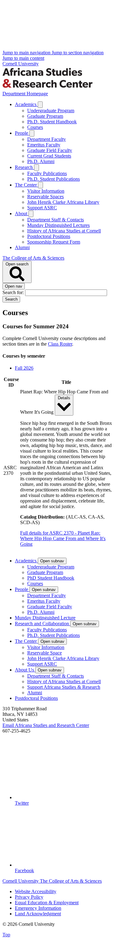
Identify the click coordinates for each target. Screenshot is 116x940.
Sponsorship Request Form (53, 241)
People (22, 133)
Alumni (22, 247)
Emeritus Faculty (43, 144)
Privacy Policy (29, 897)
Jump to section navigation (78, 52)
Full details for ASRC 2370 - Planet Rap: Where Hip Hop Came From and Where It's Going (62, 538)
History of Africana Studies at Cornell (64, 230)
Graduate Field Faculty (49, 150)
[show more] (40, 104)
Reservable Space (44, 652)
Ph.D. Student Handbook (52, 121)
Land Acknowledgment (38, 913)
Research (24, 167)
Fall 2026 (24, 368)
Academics (26, 104)
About (21, 213)
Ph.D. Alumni (40, 161)
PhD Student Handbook (50, 578)
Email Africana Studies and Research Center (45, 725)
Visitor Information (45, 191)
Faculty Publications (47, 173)
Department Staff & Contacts (55, 219)
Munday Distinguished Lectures (58, 225)
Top (6, 934)
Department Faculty (46, 139)
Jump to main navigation (27, 52)
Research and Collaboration (42, 623)
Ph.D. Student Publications (53, 179)
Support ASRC (42, 207)
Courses (35, 127)
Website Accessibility (35, 891)
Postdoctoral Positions (48, 236)
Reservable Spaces (45, 196)
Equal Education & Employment (47, 902)
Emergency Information (38, 908)
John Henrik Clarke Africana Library (63, 202)
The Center (26, 184)
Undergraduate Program (50, 110)
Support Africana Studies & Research (63, 687)
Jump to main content (23, 58)
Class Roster (60, 344)
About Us (25, 669)
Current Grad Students (49, 155)
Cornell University (20, 63)
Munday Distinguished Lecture (45, 617)
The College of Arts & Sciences (33, 258)
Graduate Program (45, 116)
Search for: (13, 292)
